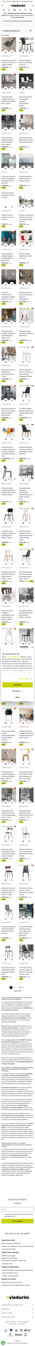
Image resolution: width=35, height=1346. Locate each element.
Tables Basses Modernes (9, 1258)
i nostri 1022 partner (13, 657)
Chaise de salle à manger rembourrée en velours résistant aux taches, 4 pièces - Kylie (8, 451)
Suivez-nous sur (8, 1317)
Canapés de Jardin (8, 1285)
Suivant (20, 987)
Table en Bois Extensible (9, 1246)
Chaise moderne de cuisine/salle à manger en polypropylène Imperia (25, 101)
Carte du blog (12, 1324)
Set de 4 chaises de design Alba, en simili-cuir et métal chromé (26, 140)
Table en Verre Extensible (26, 1246)
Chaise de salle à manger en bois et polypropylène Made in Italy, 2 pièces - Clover (26, 535)
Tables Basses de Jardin (22, 1285)
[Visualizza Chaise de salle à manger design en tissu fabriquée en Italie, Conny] (5, 245)
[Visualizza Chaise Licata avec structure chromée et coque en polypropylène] (23, 284)
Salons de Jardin (16, 1282)
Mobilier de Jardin (8, 1279)
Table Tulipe (22, 1260)
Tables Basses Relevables (9, 1260)
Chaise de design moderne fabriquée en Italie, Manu (26, 333)
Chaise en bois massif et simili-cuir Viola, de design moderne (8, 63)
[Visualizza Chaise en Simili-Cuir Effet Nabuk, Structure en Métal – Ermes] (5, 361)
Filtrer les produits (11, 31)
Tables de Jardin (7, 1263)
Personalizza (16, 691)
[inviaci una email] (3, 10)
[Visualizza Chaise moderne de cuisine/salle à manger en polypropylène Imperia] (23, 88)
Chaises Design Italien (10, 1267)
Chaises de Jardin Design (10, 1276)
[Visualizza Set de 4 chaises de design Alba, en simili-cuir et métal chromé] (23, 129)
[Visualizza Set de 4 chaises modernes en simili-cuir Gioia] (23, 245)
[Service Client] (9, 10)
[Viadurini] (17, 5)
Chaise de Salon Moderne (10, 1273)
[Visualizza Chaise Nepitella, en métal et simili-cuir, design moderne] (23, 168)
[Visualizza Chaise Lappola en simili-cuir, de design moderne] (23, 52)
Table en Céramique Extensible (10, 1243)
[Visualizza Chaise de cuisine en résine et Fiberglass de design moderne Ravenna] (5, 168)
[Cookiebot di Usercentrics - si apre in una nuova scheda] (21, 647)
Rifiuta (17, 697)
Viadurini (5, 1309)
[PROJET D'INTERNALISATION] (13, 1330)
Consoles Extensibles (9, 1249)
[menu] (33, 5)
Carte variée (21, 1324)
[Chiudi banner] (32, 647)
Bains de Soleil (5, 1282)
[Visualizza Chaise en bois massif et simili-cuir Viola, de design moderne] (5, 52)
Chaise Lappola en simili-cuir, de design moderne (25, 63)
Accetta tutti (17, 685)
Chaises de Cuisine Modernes (24, 1270)
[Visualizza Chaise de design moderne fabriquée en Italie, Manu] (23, 323)
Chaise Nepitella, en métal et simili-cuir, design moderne (25, 179)
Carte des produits (10, 1321)
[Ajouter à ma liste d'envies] (12, 52)
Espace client (7, 1313)
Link (14, 1216)
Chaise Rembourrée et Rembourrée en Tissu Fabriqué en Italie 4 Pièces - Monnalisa (25, 931)
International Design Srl (12, 1305)
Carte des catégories (23, 1321)
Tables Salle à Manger (10, 1252)
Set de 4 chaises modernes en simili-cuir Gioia (25, 256)
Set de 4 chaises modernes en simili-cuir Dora (7, 217)
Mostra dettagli (24, 679)
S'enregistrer (18, 1221)
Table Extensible (8, 1240)
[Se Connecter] (20, 10)
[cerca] (2, 5)
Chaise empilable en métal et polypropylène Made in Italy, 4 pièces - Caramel (8, 735)
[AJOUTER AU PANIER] (5, 284)
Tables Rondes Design (8, 1255)
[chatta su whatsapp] (3, 1343)
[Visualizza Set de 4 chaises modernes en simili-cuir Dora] (5, 207)
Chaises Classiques (7, 1270)
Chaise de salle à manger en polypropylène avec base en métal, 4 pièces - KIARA (7, 615)
